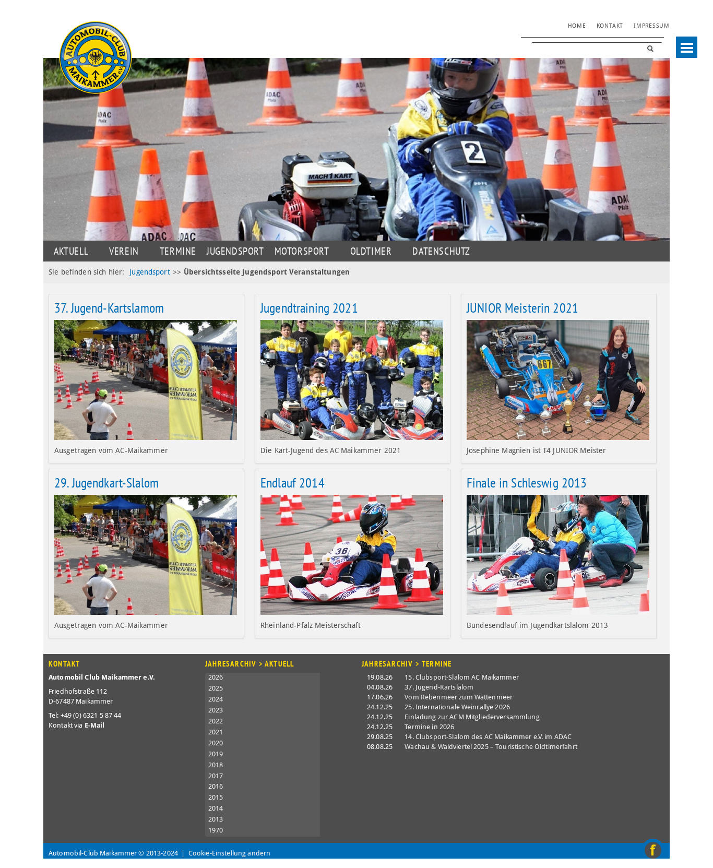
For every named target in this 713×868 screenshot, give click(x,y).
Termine (178, 251)
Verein (124, 251)
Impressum (652, 25)
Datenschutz (441, 251)
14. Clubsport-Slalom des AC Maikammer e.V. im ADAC (488, 737)
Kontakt (610, 25)
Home (577, 25)
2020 (215, 743)
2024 (215, 699)
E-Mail (95, 725)
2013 (215, 819)
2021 (215, 732)
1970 (215, 830)
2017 (215, 776)
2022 (215, 721)
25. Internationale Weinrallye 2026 (457, 707)
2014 (215, 808)
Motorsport (302, 251)
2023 (215, 710)
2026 (215, 677)
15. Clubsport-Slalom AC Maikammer (462, 677)
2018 (215, 765)
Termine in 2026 (429, 727)
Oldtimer (371, 251)
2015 (215, 797)
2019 (215, 754)
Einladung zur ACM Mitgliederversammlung (472, 717)
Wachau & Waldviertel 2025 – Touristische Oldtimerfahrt (491, 747)
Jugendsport (149, 272)
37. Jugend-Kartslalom (439, 687)
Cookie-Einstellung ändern (229, 853)
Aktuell (71, 251)
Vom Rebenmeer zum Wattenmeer (459, 697)
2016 (215, 786)
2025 (215, 688)
